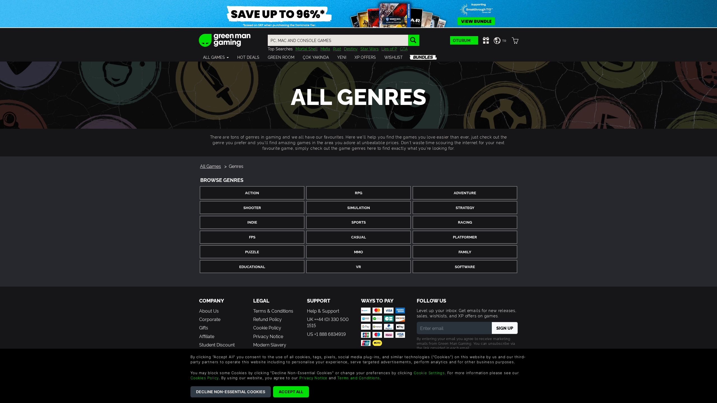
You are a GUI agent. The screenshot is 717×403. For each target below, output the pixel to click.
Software (465, 266)
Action (252, 192)
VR (358, 266)
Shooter (252, 207)
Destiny (351, 48)
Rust (337, 48)
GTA (404, 48)
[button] (216, 57)
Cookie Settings (429, 373)
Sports (358, 222)
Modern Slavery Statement (269, 347)
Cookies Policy (204, 378)
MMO (358, 251)
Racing (465, 222)
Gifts (203, 327)
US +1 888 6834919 (326, 334)
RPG (358, 192)
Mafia (325, 48)
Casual (358, 237)
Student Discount (217, 344)
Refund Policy (267, 319)
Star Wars (369, 48)
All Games (210, 166)
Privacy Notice (268, 336)
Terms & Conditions (273, 311)
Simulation (358, 207)
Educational (252, 266)
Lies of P (389, 48)
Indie (252, 222)
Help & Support (323, 311)
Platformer (465, 237)
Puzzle (252, 251)
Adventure (465, 192)
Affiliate (206, 336)
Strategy (465, 207)
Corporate (209, 319)
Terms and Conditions (358, 378)
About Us (209, 311)
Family (464, 251)
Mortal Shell (306, 48)
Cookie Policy (267, 327)
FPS (252, 237)
